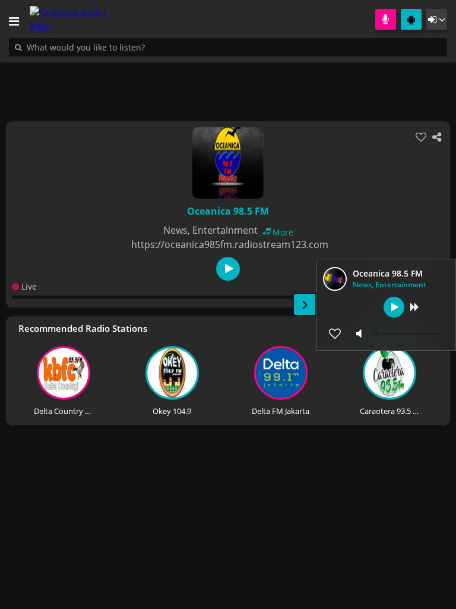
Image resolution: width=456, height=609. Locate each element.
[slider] (408, 333)
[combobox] (122, 46)
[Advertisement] (228, 85)
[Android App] (411, 19)
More (283, 232)
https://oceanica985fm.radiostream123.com (229, 244)
